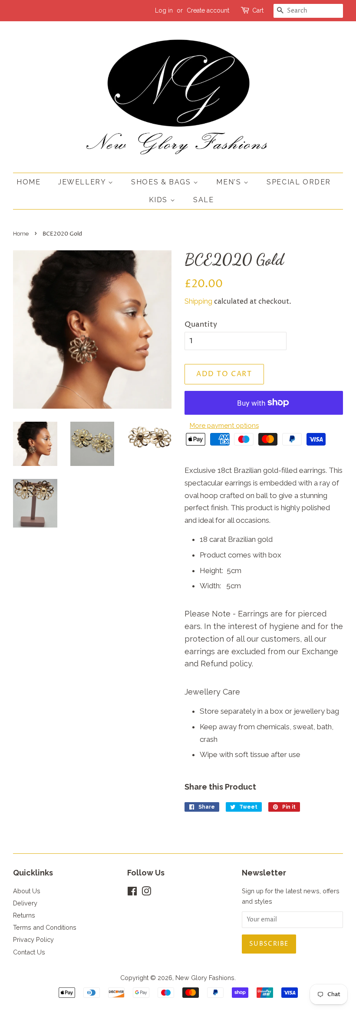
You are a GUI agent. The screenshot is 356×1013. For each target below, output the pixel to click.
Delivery (25, 903)
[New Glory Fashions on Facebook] (132, 892)
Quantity (201, 324)
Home (28, 182)
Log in (164, 10)
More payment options (224, 425)
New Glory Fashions (204, 977)
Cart (258, 10)
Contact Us (29, 952)
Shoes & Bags (162, 182)
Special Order (299, 182)
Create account (208, 10)
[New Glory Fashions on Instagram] (146, 892)
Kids (159, 200)
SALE (203, 200)
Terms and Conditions (44, 927)
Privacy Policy (33, 939)
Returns (24, 915)
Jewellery (83, 182)
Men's (230, 182)
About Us (26, 891)
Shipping (198, 301)
